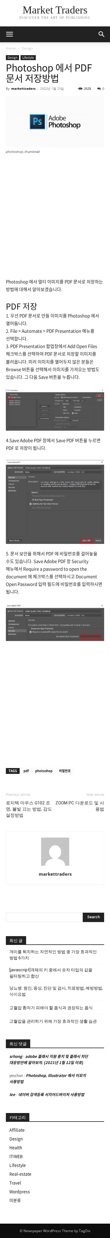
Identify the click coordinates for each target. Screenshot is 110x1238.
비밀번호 (65, 770)
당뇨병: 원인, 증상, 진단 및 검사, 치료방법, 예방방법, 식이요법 (56, 991)
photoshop (44, 770)
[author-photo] (55, 866)
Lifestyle (28, 57)
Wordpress (19, 1192)
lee (12, 1095)
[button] (102, 34)
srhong (15, 1056)
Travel (15, 1183)
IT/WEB (16, 1156)
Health (15, 1148)
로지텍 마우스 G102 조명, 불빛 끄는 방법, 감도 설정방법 (29, 809)
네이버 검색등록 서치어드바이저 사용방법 (51, 1095)
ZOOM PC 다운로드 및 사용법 (79, 806)
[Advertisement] (55, 217)
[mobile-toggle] (9, 34)
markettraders (23, 88)
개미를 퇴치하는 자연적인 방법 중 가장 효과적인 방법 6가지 (53, 954)
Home (11, 48)
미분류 (15, 1200)
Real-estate (20, 1174)
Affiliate (17, 1130)
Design (27, 48)
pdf (26, 770)
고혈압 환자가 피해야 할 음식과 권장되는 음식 (51, 1007)
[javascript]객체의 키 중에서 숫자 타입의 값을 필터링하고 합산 (50, 973)
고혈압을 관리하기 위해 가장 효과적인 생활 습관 (53, 1021)
